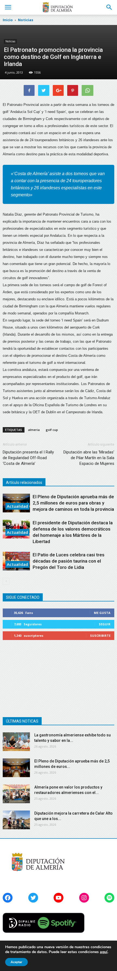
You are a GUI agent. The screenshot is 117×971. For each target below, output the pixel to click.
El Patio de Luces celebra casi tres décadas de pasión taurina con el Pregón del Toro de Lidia (68, 561)
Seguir (104, 624)
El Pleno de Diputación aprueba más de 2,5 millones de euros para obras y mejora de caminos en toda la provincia (73, 503)
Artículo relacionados (24, 482)
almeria (34, 430)
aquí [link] (103, 951)
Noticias (10, 41)
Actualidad (17, 506)
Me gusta (102, 613)
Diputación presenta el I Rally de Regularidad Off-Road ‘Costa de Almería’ (28, 458)
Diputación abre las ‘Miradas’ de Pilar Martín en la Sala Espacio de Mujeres (88, 458)
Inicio (8, 19)
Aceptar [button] (16, 962)
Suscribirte (100, 635)
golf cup (52, 430)
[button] (109, 7)
